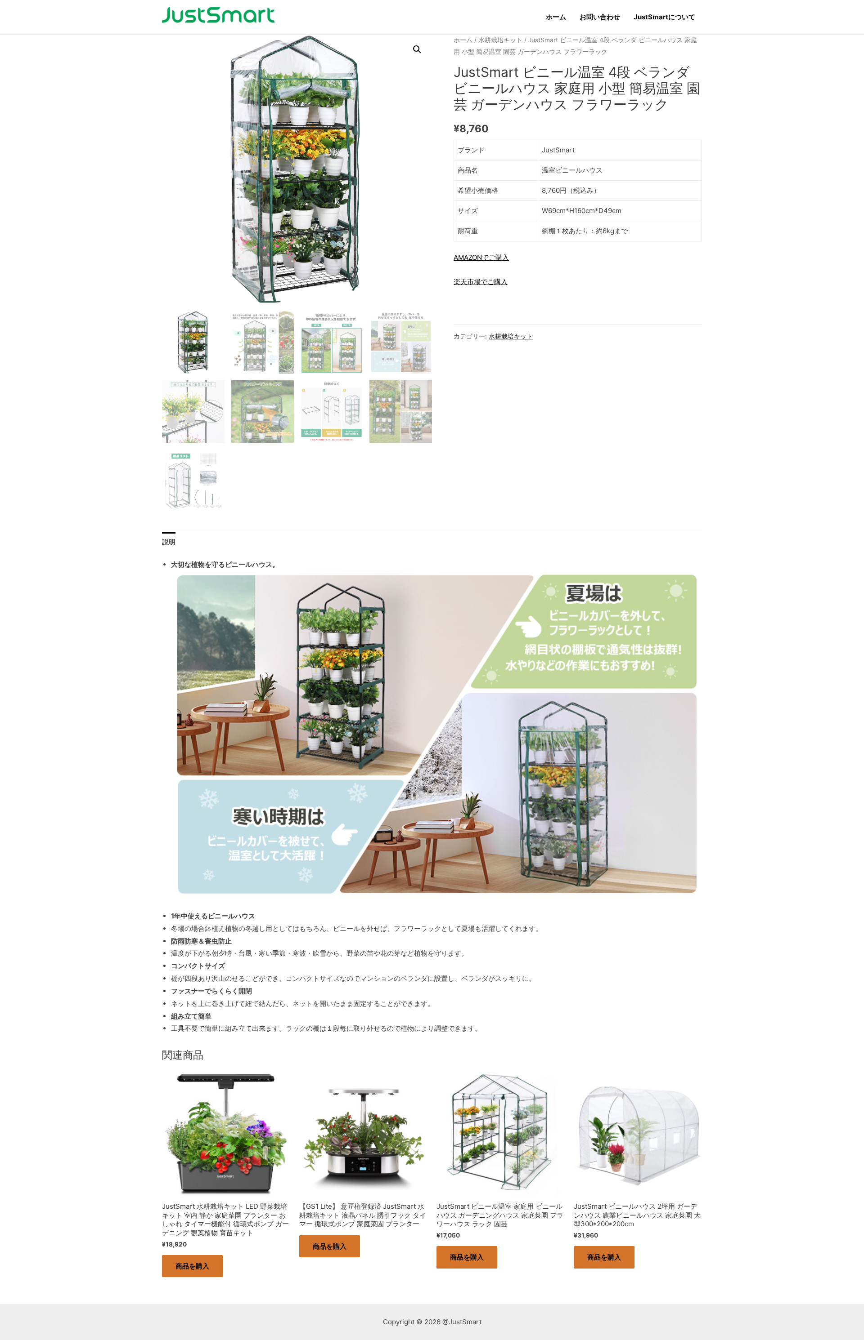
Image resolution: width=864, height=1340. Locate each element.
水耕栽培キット (500, 40)
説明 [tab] (169, 542)
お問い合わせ (600, 17)
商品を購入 (192, 1266)
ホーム (556, 17)
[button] (417, 49)
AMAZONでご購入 (481, 257)
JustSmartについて (664, 17)
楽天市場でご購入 (481, 281)
